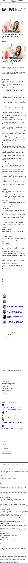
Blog (3, 13)
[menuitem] (21, 9)
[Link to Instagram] (19, 467)
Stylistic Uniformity (6, 428)
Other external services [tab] (4, 523)
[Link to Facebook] (17, 467)
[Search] (21, 9)
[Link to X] (23, 467)
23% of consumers (8, 238)
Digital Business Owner (16, 39)
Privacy (1, 551)
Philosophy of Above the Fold (8, 422)
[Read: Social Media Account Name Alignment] (3, 414)
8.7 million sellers (15, 63)
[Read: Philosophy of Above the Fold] (3, 420)
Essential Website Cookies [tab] (5, 497)
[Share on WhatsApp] (3, 274)
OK (1, 475)
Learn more (6, 475)
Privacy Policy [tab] (2, 546)
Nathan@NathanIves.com (9, 388)
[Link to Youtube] (25, 467)
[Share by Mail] (3, 285)
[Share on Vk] (3, 281)
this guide (11, 253)
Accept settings (3, 554)
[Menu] (24, 9)
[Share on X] (3, 272)
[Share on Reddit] (3, 283)
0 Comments (9, 39)
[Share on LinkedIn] (3, 277)
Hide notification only (12, 554)
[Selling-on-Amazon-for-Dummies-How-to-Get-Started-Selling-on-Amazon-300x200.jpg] (12, 26)
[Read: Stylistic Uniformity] (3, 426)
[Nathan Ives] (11, 9)
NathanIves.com (4, 41)
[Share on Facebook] (3, 270)
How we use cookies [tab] (4, 483)
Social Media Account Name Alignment (10, 415)
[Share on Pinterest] (3, 275)
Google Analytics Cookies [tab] (5, 509)
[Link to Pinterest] (21, 467)
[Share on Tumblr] (3, 279)
